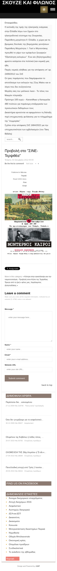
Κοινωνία (13, 525)
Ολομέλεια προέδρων (19, 544)
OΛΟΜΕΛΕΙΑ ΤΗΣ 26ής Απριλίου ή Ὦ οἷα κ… (26, 452)
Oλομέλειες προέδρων (32, 441)
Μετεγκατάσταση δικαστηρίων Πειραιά (27, 529)
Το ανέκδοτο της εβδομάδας (22, 552)
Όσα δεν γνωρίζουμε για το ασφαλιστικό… (24, 420)
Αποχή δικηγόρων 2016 (20, 502)
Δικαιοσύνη (14, 517)
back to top (47, 385)
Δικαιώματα (14, 521)
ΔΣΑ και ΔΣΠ (15, 513)
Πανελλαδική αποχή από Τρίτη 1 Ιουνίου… (25, 467)
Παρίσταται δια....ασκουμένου (19, 402)
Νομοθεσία (14, 533)
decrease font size (36, 163)
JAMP (37, 566)
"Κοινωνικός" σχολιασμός (34, 406)
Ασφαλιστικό (28, 423)
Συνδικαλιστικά (16, 548)
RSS (44, 9)
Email (24, 186)
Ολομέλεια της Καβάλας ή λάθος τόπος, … (25, 437)
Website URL (10, 365)
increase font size (38, 163)
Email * (8, 355)
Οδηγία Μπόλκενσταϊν (19, 536)
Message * (9, 309)
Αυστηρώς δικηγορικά (19, 509)
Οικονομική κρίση (17, 540)
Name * (8, 345)
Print (24, 182)
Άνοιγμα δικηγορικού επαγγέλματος (25, 498)
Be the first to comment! (14, 164)
